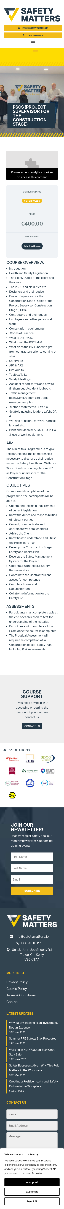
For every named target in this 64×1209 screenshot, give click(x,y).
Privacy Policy (17, 982)
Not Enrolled (32, 201)
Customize (32, 1191)
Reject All (32, 1201)
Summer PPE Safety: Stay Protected (33, 1038)
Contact (12, 1002)
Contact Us (32, 726)
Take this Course (32, 246)
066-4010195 (35, 35)
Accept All (32, 1182)
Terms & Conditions (21, 995)
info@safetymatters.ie (35, 27)
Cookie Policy (16, 988)
